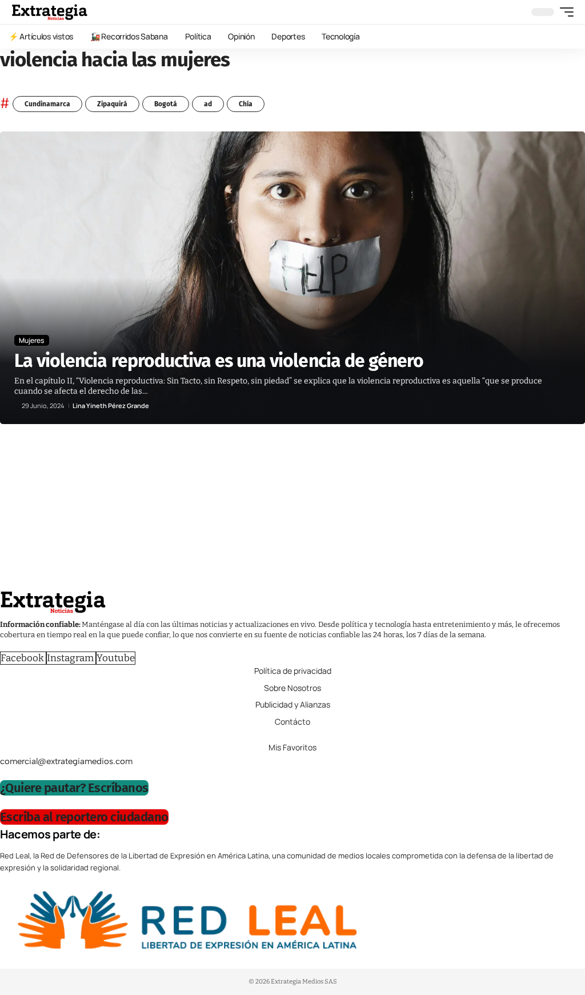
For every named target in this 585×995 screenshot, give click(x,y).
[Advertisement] (292, 510)
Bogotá (165, 104)
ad (208, 104)
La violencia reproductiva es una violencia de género (218, 360)
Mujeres (31, 340)
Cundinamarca (47, 104)
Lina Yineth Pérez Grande (111, 405)
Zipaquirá (112, 104)
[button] (564, 12)
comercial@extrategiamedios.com (66, 761)
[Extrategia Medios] (49, 12)
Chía (246, 104)
